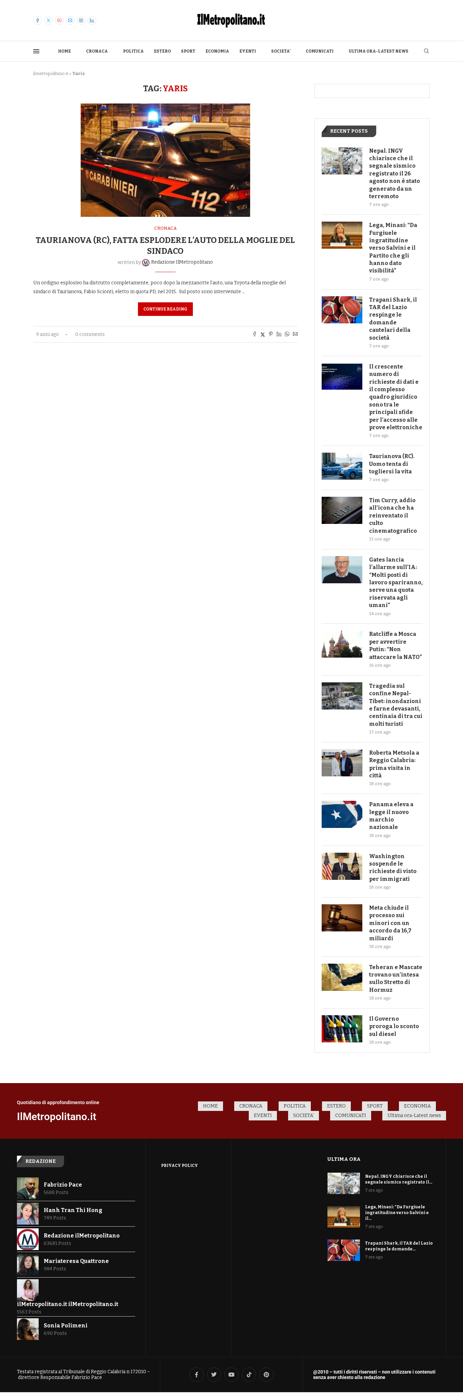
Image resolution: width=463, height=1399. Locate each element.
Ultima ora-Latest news (378, 51)
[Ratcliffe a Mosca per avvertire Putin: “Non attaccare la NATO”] (342, 644)
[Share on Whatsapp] (287, 335)
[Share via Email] (295, 335)
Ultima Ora (344, 1159)
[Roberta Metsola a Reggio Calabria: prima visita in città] (342, 762)
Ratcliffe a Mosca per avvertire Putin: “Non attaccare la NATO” (395, 645)
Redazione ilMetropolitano (82, 1235)
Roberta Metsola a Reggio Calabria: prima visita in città (394, 764)
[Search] (426, 51)
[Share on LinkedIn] (279, 335)
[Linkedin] (91, 20)
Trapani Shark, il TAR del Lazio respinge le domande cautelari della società (393, 319)
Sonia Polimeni (65, 1325)
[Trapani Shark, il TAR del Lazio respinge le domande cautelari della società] (342, 309)
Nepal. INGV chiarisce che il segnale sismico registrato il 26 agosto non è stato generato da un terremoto (394, 174)
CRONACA (97, 51)
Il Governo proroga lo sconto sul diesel (394, 1026)
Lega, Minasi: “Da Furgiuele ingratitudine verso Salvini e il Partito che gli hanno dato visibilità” (393, 248)
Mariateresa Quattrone (76, 1261)
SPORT (188, 51)
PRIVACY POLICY (179, 1165)
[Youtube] (59, 20)
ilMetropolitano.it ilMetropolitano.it (67, 1304)
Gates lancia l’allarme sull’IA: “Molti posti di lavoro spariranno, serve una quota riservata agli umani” (396, 582)
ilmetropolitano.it (50, 73)
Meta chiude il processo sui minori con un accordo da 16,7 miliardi (390, 923)
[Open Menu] (36, 51)
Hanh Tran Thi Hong (73, 1210)
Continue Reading (165, 309)
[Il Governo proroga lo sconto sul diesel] (342, 1028)
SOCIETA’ (280, 51)
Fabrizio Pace (63, 1184)
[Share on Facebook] (254, 335)
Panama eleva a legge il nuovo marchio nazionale (391, 815)
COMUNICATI (320, 51)
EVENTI (247, 51)
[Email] (70, 20)
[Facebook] (37, 20)
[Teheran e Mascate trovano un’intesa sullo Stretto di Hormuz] (342, 977)
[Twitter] (48, 20)
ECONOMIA (217, 51)
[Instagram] (81, 20)
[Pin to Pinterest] (270, 335)
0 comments (90, 334)
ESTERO (162, 51)
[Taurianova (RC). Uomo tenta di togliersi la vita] (342, 466)
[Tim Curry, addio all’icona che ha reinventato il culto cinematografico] (342, 510)
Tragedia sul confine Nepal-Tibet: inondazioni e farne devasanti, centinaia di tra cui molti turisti (395, 705)
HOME (64, 51)
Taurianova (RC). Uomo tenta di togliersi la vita (392, 464)
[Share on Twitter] (262, 335)
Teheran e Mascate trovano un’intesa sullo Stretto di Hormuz (395, 978)
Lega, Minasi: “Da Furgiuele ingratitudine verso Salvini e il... (397, 1213)
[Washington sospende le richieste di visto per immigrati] (342, 866)
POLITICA (133, 51)
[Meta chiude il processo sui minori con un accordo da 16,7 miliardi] (342, 917)
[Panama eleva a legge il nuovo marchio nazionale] (342, 814)
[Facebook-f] (196, 1374)
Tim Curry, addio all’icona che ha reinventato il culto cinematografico (393, 515)
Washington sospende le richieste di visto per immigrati (393, 867)
